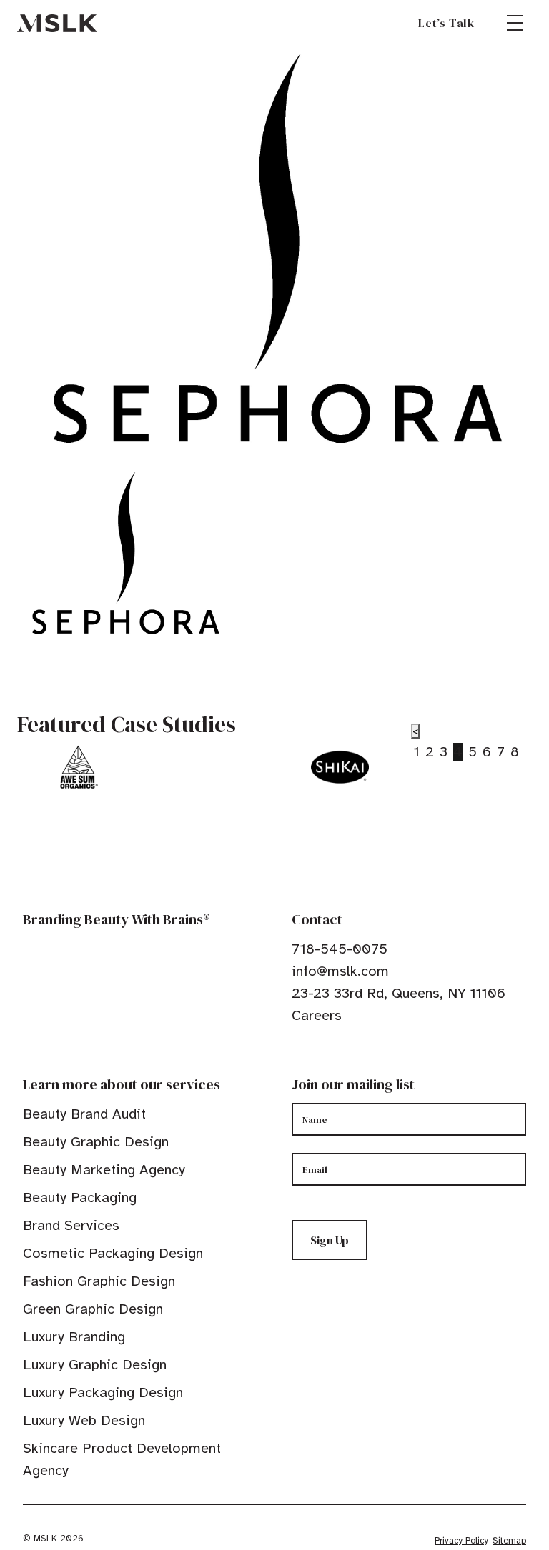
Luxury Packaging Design (103, 1392)
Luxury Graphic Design (95, 1365)
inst (364, 1059)
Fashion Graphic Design (99, 1281)
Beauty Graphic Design (96, 1142)
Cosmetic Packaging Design (113, 1253)
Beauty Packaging (80, 1197)
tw (320, 1059)
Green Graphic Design (93, 1309)
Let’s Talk (446, 23)
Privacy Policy (461, 1540)
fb (298, 1059)
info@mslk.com (340, 971)
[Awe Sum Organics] (77, 767)
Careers (317, 1015)
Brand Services (71, 1225)
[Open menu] (515, 23)
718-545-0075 (339, 949)
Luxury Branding (74, 1337)
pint (342, 1059)
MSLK (57, 23)
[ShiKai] (340, 767)
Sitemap (509, 1540)
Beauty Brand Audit (84, 1114)
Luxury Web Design (84, 1420)
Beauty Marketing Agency (104, 1170)
